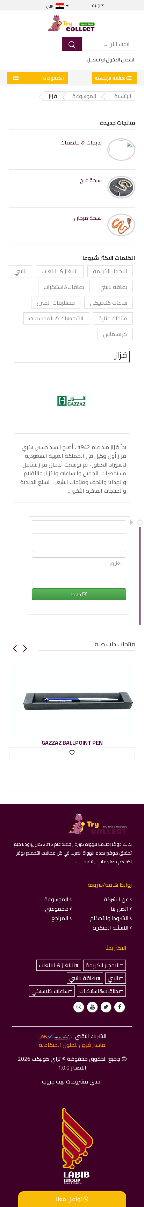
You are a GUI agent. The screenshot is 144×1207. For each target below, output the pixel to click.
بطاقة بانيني (113, 287)
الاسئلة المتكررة (111, 927)
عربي (51, 5)
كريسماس (115, 334)
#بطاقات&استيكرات (101, 991)
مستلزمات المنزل (56, 302)
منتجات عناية (113, 318)
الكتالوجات (53, 78)
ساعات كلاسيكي (108, 302)
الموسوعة (56, 899)
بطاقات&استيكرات (64, 287)
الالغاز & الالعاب (60, 271)
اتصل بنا (120, 908)
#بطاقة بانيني (85, 978)
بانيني (20, 271)
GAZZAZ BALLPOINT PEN (72, 742)
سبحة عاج (91, 180)
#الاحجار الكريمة (104, 965)
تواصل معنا (70, 1199)
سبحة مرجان (88, 218)
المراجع (60, 918)
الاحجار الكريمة (110, 271)
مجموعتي (57, 908)
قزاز (121, 355)
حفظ (76, 594)
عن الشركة (116, 899)
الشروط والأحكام (109, 918)
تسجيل (93, 59)
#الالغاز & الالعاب (59, 965)
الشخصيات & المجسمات (56, 318)
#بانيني (115, 978)
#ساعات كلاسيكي (51, 991)
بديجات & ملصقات (81, 142)
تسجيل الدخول (120, 59)
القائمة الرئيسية (111, 78)
